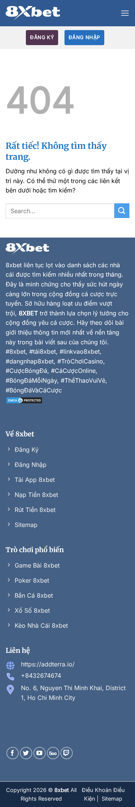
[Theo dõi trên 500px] (53, 753)
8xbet (14, 265)
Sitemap (112, 798)
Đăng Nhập (84, 37)
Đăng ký (42, 37)
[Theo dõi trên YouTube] (39, 753)
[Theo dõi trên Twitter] (26, 753)
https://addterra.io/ (48, 664)
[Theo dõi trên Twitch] (66, 753)
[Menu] (124, 13)
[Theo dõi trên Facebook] (12, 753)
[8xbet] (33, 13)
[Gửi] (121, 210)
